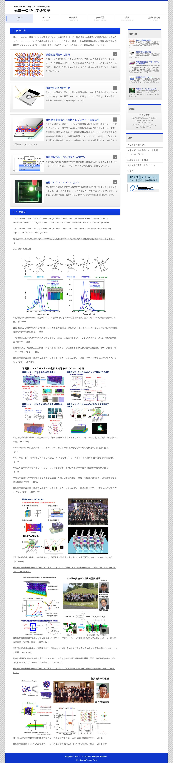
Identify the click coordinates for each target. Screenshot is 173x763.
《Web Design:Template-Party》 (86, 760)
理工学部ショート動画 (137, 160)
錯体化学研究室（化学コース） (141, 165)
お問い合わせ (154, 18)
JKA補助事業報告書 (22, 249)
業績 (127, 18)
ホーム (19, 18)
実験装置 (100, 18)
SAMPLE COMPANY (83, 756)
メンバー (46, 18)
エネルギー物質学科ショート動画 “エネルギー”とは (143, 152)
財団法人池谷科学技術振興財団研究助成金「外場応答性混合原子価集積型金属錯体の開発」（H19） (58, 738)
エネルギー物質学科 (136, 145)
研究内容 (73, 18)
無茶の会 (131, 171)
